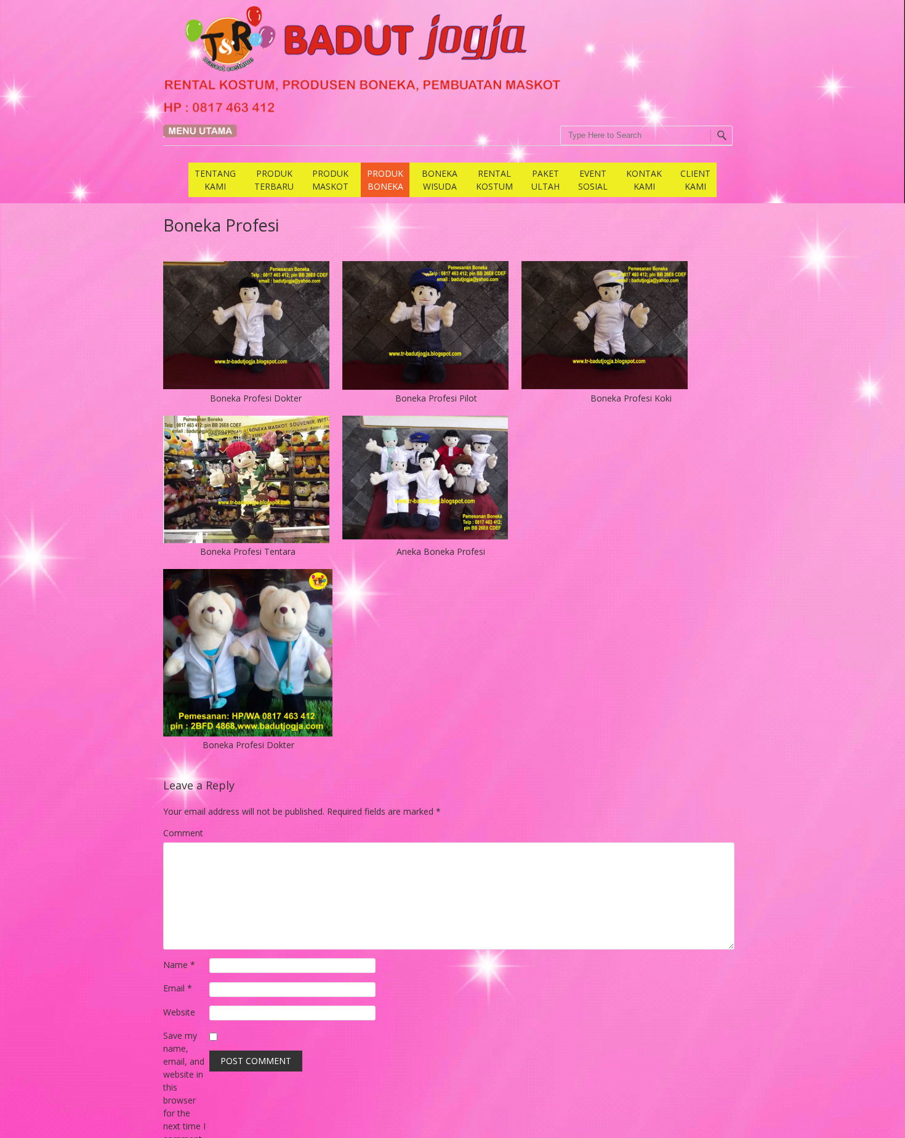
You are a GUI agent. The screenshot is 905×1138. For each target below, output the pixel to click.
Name (179, 965)
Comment (183, 833)
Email (177, 988)
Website (179, 1012)
